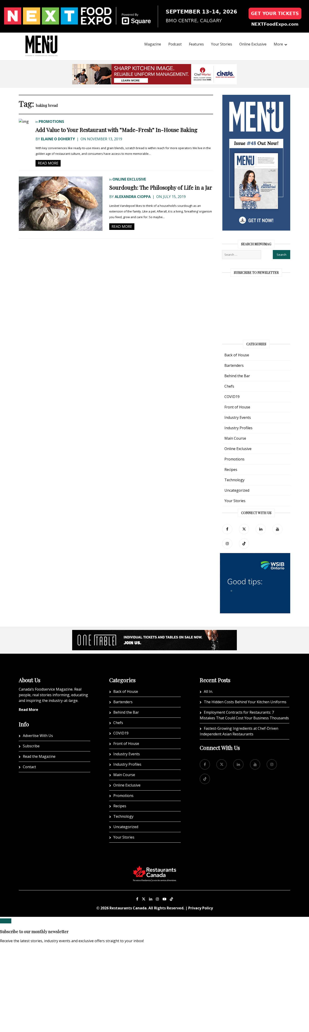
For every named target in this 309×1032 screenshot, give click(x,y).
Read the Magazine (39, 756)
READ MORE (48, 163)
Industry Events (237, 417)
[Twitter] (244, 529)
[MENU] (41, 39)
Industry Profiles (238, 427)
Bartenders (234, 365)
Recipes (230, 469)
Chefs (229, 386)
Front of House (237, 407)
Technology (234, 479)
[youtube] (277, 529)
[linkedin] (261, 529)
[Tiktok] (244, 544)
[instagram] (227, 544)
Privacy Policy (200, 908)
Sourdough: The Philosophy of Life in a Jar (160, 187)
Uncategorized (236, 490)
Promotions (51, 121)
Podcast (175, 44)
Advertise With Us (38, 735)
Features (196, 44)
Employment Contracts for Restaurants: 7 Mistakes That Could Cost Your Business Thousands (244, 715)
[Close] (5, 920)
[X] (143, 898)
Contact (29, 766)
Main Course (235, 438)
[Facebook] (227, 529)
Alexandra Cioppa (133, 196)
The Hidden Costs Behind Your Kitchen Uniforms (245, 701)
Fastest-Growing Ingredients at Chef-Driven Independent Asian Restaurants (239, 731)
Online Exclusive (252, 44)
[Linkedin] (151, 898)
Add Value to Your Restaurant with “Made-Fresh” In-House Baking (116, 129)
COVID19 (232, 396)
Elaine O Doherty (58, 138)
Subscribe (31, 746)
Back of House (236, 355)
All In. (208, 691)
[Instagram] (157, 898)
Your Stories (221, 44)
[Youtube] (164, 898)
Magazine (152, 44)
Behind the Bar (237, 375)
